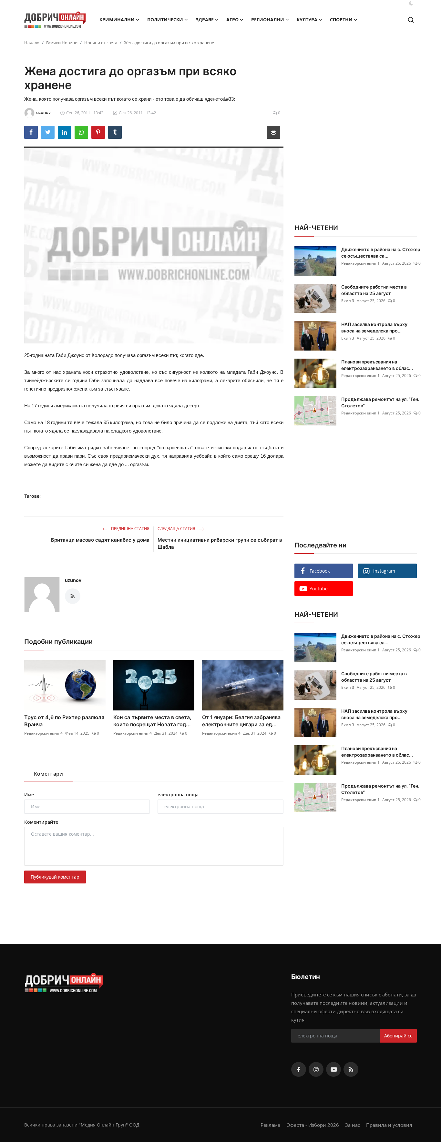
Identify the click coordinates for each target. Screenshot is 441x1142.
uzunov (73, 580)
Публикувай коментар (55, 877)
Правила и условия (389, 1125)
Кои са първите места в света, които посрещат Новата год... (152, 721)
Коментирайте (41, 822)
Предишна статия (129, 528)
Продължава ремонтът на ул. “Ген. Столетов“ (380, 402)
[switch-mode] (411, 3)
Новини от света (100, 43)
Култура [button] (307, 19)
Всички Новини (61, 43)
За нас (352, 1125)
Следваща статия (177, 528)
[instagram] (316, 1069)
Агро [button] (232, 19)
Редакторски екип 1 (360, 263)
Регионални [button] (267, 19)
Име (29, 794)
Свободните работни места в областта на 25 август (374, 290)
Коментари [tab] (48, 773)
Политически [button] (165, 19)
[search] (411, 20)
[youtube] (333, 1069)
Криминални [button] (117, 19)
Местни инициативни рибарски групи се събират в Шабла (220, 543)
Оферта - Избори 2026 (312, 1125)
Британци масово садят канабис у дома (100, 540)
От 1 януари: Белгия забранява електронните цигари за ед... (241, 721)
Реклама (270, 1125)
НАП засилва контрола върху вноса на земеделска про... (374, 327)
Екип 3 (347, 300)
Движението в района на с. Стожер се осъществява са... (380, 253)
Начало (31, 43)
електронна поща (178, 794)
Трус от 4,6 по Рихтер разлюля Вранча (64, 721)
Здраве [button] (205, 19)
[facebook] (298, 1069)
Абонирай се (398, 1036)
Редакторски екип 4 (43, 733)
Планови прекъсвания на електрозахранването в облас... (377, 365)
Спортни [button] (341, 19)
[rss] (351, 1069)
